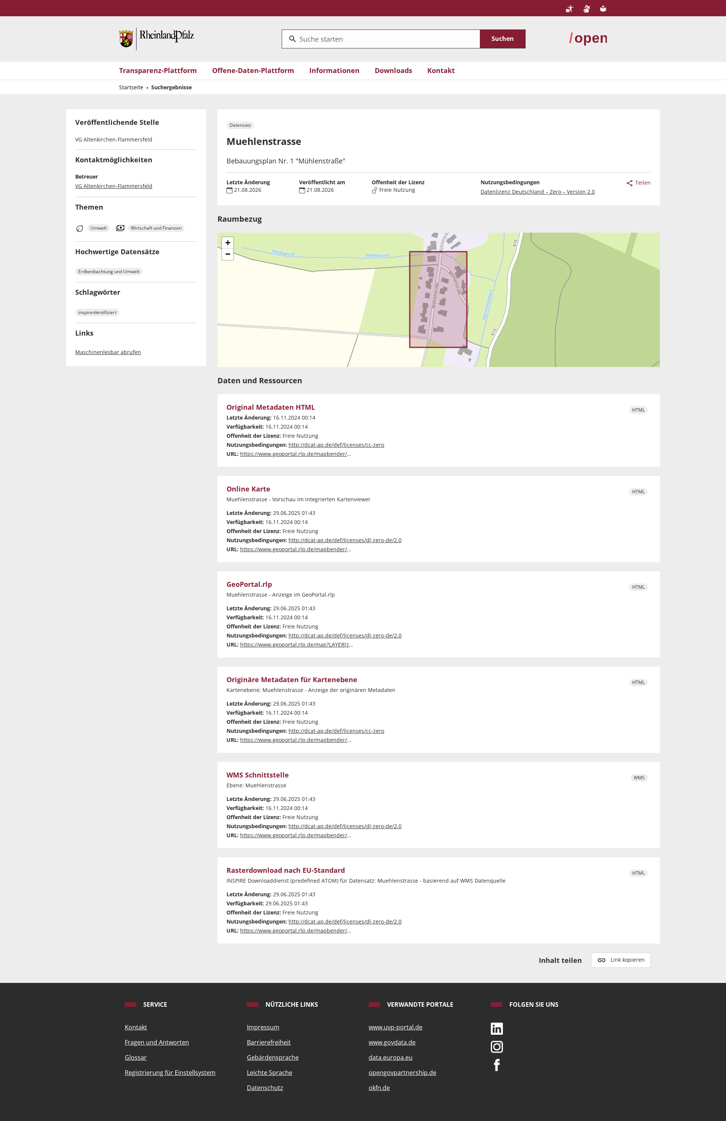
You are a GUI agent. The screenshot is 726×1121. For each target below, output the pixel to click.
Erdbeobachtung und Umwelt (109, 271)
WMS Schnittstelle (257, 775)
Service (154, 1004)
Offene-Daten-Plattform (253, 70)
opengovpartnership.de (402, 1072)
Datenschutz (265, 1088)
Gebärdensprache (273, 1057)
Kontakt (441, 70)
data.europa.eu (391, 1057)
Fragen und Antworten (157, 1042)
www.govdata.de (392, 1042)
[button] (227, 243)
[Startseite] (156, 38)
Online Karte (248, 489)
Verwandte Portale (419, 1004)
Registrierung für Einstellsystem (170, 1072)
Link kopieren (628, 959)
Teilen (642, 182)
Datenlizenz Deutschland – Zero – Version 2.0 (538, 191)
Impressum (263, 1027)
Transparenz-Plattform (158, 70)
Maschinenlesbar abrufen (108, 352)
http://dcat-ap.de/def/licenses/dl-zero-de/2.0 (345, 540)
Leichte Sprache (269, 1072)
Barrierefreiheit (269, 1042)
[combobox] (381, 39)
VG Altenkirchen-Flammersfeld (113, 186)
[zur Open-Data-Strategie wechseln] (588, 38)
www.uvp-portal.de (395, 1027)
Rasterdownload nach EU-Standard (285, 870)
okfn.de (379, 1088)
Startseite (131, 87)
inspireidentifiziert (97, 312)
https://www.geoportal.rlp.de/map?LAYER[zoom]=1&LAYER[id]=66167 (327, 644)
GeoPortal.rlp (249, 584)
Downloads (393, 70)
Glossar (136, 1057)
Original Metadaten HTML (270, 407)
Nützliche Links (291, 1004)
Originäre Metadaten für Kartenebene (291, 680)
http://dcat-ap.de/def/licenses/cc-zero (336, 444)
